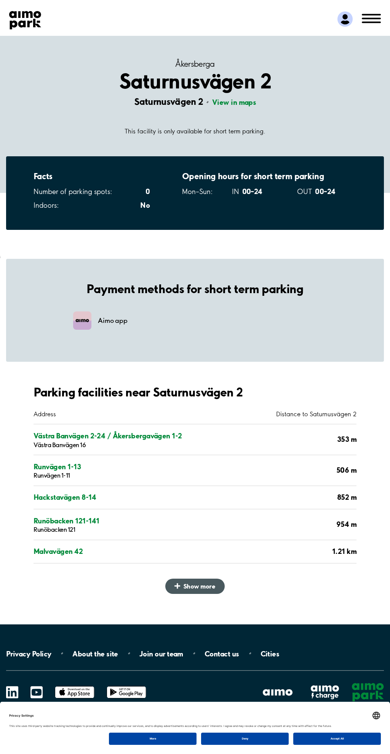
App (75, 686)
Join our (161, 653)
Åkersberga (195, 64)
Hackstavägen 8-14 (65, 497)
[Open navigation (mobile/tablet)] (371, 17)
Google (126, 686)
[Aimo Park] (25, 18)
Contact (222, 653)
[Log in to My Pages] (345, 19)
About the (95, 653)
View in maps (234, 102)
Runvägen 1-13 (57, 466)
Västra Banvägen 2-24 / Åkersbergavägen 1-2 (108, 436)
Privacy (28, 653)
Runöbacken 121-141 (66, 521)
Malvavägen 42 (58, 551)
